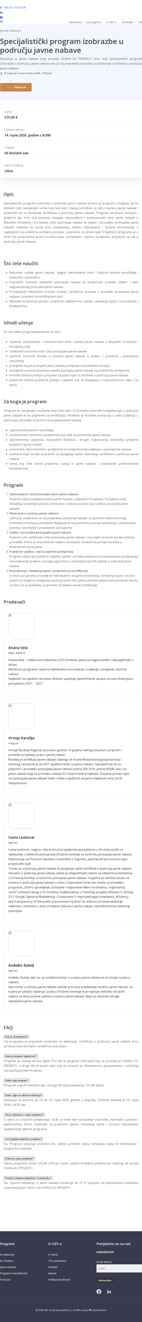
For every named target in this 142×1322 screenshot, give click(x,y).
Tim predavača (57, 1261)
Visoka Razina (99, 1310)
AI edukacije (7, 1254)
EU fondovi (6, 1261)
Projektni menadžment (13, 1273)
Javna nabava (8, 1267)
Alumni (52, 1273)
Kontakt (53, 1267)
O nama (53, 1254)
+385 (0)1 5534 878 (14, 7)
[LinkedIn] (109, 1291)
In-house (5, 1279)
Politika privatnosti (59, 1279)
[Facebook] (99, 1291)
